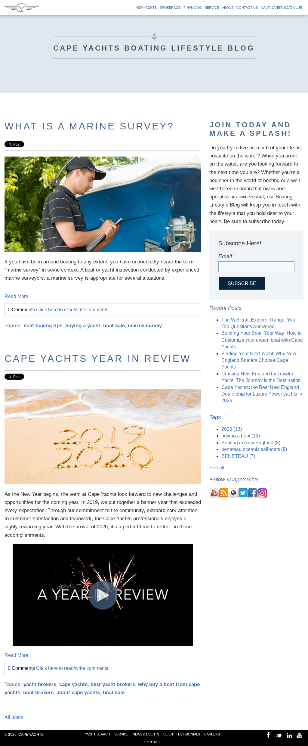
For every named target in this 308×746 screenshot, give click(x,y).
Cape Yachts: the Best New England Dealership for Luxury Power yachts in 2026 (261, 394)
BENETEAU (238, 456)
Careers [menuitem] (212, 734)
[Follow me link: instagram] (262, 496)
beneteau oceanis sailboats (254, 449)
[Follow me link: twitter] (243, 496)
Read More (16, 296)
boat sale (114, 325)
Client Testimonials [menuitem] (181, 734)
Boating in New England (250, 442)
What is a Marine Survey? (89, 126)
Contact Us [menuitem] (247, 7)
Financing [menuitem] (192, 7)
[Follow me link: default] (233, 496)
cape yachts (73, 684)
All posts (14, 717)
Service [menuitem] (212, 7)
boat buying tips (42, 325)
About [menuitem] (227, 7)
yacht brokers (39, 684)
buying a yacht (82, 325)
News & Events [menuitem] (146, 734)
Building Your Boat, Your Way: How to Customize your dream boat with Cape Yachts (262, 340)
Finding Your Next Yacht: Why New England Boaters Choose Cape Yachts (258, 360)
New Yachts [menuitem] (146, 7)
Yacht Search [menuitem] (97, 734)
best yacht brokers (113, 684)
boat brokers (38, 692)
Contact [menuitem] (152, 742)
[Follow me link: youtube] (214, 496)
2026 (231, 429)
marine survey (145, 325)
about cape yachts (78, 692)
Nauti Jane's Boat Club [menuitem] (281, 7)
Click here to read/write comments (72, 309)
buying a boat (240, 435)
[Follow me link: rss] (224, 496)
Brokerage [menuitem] (170, 7)
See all (216, 467)
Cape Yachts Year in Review (98, 358)
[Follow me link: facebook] (252, 496)
